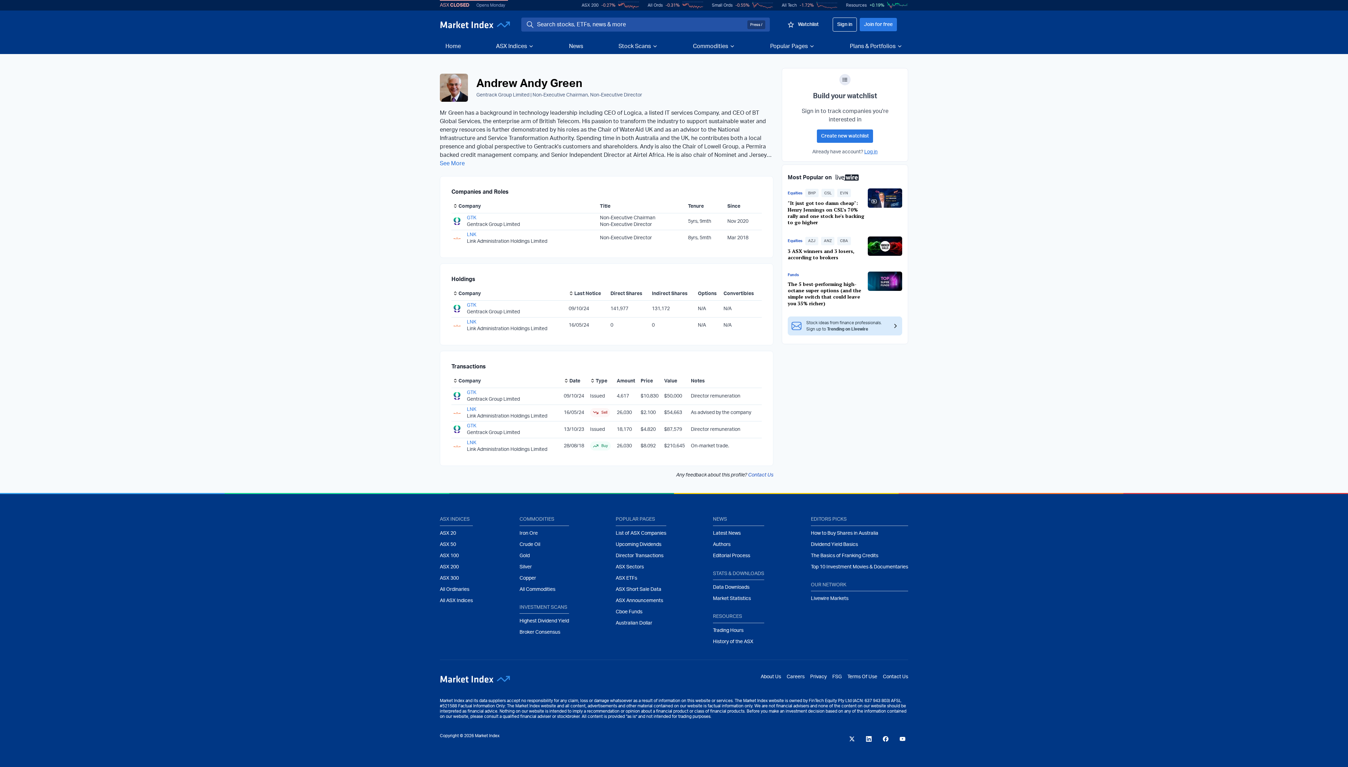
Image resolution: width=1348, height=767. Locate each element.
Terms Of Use (862, 676)
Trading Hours (728, 630)
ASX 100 (449, 555)
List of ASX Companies (641, 533)
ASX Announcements (639, 600)
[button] (812, 193)
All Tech (789, 5)
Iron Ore (529, 533)
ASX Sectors (630, 567)
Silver (526, 567)
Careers (796, 676)
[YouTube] (902, 739)
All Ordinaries (454, 589)
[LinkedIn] (868, 739)
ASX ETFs (626, 578)
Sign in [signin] (844, 24)
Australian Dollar (634, 623)
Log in (871, 151)
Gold (525, 555)
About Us (771, 676)
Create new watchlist (845, 136)
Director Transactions (639, 555)
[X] (852, 739)
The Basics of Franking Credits (844, 555)
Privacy (818, 676)
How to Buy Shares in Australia (844, 533)
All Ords (655, 5)
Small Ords (722, 5)
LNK (471, 234)
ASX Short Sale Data (638, 589)
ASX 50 (448, 544)
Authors (722, 544)
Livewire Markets (829, 598)
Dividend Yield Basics (834, 544)
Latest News (727, 533)
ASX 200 (590, 5)
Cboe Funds (629, 611)
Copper (528, 578)
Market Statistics (732, 598)
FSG (837, 676)
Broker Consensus (540, 632)
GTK (471, 217)
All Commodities (537, 589)
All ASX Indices (456, 600)
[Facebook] (885, 739)
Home (453, 46)
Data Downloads (731, 587)
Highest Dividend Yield (544, 621)
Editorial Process (731, 555)
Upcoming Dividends (638, 544)
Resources (856, 5)
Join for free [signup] (878, 24)
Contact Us (760, 475)
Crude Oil (530, 544)
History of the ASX (733, 641)
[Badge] (845, 79)
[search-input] (641, 24)
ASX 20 (448, 533)
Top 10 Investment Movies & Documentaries (859, 567)
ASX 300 (449, 578)
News (576, 46)
